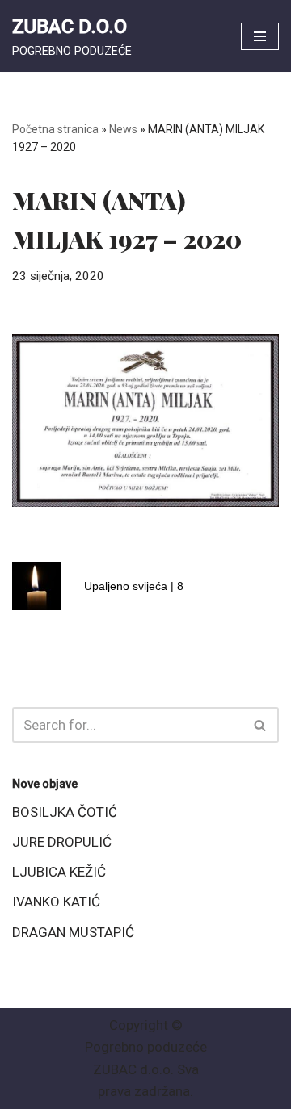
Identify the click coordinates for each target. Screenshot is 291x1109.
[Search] (260, 725)
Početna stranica (55, 129)
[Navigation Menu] (260, 36)
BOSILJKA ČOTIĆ (64, 812)
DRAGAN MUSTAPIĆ (73, 932)
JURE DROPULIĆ (62, 842)
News (123, 129)
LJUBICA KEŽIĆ (59, 872)
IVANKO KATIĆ (56, 901)
